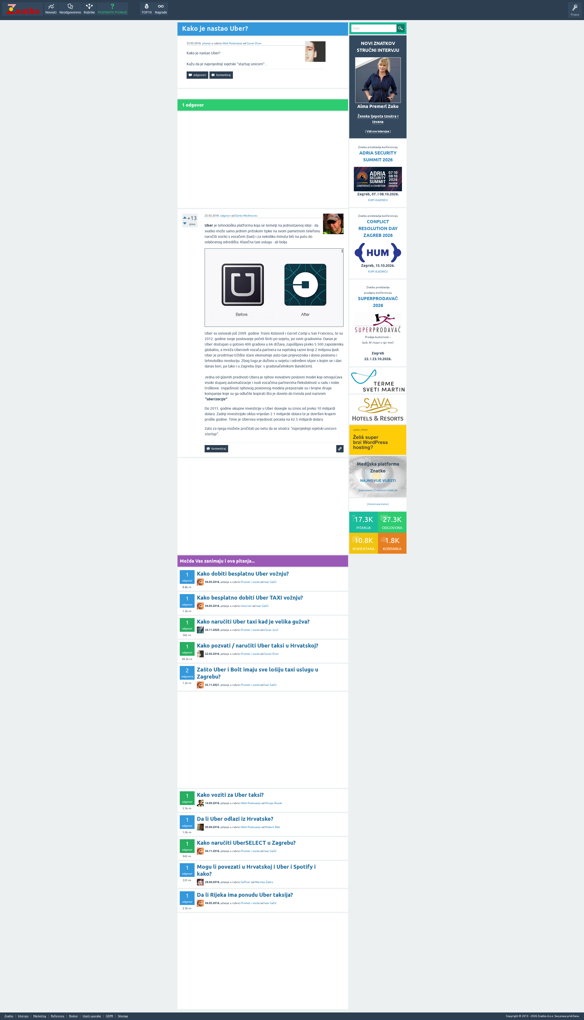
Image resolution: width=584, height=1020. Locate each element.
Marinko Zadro (264, 882)
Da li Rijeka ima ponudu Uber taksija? (245, 895)
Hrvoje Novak (273, 803)
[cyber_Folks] (377, 453)
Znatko (9, 1016)
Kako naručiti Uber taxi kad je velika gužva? (253, 621)
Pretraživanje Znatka (378, 504)
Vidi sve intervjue (378, 131)
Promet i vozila (250, 582)
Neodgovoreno (70, 12)
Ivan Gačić (270, 582)
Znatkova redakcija (385, 490)
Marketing (39, 1016)
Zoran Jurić (271, 630)
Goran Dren (254, 43)
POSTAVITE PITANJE (112, 12)
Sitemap (123, 1016)
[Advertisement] (263, 160)
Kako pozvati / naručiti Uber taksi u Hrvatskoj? (257, 645)
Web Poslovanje (232, 43)
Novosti (51, 12)
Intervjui (23, 1016)
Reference (57, 1016)
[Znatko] (22, 9)
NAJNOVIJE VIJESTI (378, 480)
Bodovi (73, 1016)
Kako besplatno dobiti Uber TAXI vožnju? (250, 597)
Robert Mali (272, 827)
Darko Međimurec (246, 215)
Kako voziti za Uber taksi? (230, 795)
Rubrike (89, 12)
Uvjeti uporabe (92, 1016)
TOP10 (147, 12)
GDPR (109, 1016)
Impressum (365, 490)
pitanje (206, 43)
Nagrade (161, 12)
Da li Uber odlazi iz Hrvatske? (235, 818)
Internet (246, 606)
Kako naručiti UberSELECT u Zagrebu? (246, 842)
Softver (245, 882)
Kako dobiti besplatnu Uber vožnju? (243, 573)
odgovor (225, 215)
